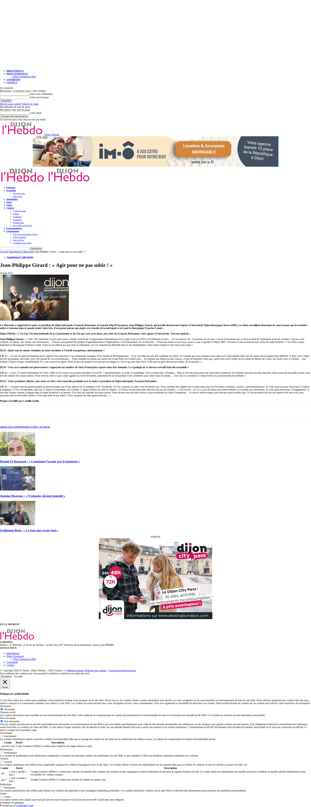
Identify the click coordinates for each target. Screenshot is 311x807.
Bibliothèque (15, 71)
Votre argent (17, 196)
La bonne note (18, 223)
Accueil (4, 251)
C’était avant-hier (19, 211)
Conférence (17, 217)
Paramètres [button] (6, 676)
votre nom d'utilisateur (41, 94)
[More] (34, 412)
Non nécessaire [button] (8, 718)
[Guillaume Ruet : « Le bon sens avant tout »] (17, 524)
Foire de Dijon (18, 240)
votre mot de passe (39, 97)
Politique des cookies (95, 670)
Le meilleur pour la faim (22, 243)
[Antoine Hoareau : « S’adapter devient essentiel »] (17, 489)
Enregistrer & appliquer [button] (12, 802)
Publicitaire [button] (6, 784)
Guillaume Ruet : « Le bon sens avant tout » (29, 530)
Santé (9, 205)
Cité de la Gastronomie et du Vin (25, 234)
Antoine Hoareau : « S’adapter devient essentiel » (32, 496)
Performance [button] (6, 749)
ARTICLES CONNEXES (13, 427)
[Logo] (23, 182)
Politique (10, 187)
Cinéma (16, 214)
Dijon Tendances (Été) (24, 76)
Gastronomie (12, 231)
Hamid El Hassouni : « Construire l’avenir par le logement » (40, 461)
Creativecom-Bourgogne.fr (122, 670)
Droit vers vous (19, 193)
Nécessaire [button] (5, 706)
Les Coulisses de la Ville (22, 225)
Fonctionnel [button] (6, 733)
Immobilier (11, 199)
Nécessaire (9, 709)
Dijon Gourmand (19, 237)
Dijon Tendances (17, 74)
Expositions (17, 220)
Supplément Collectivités (21, 251)
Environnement (14, 228)
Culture (10, 208)
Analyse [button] (4, 758)
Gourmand (13, 79)
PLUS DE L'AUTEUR (38, 427)
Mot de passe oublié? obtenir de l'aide (19, 104)
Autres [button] (3, 793)
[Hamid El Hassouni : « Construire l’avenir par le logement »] (17, 455)
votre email (35, 112)
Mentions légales (75, 670)
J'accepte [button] (18, 676)
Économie (11, 190)
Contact (11, 82)
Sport (9, 202)
